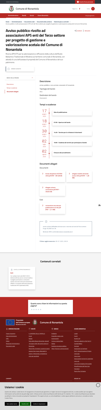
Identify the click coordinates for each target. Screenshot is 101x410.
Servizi (56, 329)
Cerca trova (77, 356)
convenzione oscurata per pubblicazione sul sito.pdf (53, 207)
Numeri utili (77, 339)
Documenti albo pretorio (44, 22)
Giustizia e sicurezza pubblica (58, 346)
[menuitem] (13, 15)
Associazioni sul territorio (80, 349)
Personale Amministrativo (13, 344)
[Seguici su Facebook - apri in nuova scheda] (79, 9)
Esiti (11, 273)
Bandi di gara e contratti (61, 22)
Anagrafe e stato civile (57, 336)
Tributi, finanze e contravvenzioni (60, 349)
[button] (93, 9)
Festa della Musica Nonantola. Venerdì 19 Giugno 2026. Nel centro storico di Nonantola (39, 343)
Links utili (76, 361)
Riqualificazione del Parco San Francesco (82, 367)
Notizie (30, 339)
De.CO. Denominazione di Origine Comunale (82, 352)
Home (7, 22)
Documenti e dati (29, 22)
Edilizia (53, 344)
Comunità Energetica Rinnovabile (83, 364)
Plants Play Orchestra (80, 371)
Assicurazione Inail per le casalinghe (83, 359)
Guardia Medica (78, 344)
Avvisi (30, 336)
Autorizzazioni (55, 339)
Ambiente (54, 333)
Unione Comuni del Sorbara (12, 2)
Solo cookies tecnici (12, 404)
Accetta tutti (25, 404)
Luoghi (76, 333)
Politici (7, 341)
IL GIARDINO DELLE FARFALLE (37, 333)
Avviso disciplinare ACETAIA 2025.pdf (53, 175)
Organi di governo (10, 333)
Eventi (76, 336)
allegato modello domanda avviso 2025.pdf (80, 176)
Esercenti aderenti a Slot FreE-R (82, 341)
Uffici (7, 339)
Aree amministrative (11, 336)
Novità (33, 329)
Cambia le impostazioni (39, 404)
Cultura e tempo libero (57, 341)
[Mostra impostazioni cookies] (99, 205)
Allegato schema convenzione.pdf (52, 189)
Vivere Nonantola (80, 329)
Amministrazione (17, 22)
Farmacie (76, 346)
